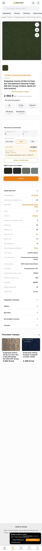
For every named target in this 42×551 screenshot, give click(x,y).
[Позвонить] (33, 3)
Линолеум (26, 13)
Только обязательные (18, 539)
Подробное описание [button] (11, 300)
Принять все (32, 539)
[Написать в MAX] (38, 3)
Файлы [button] (6, 306)
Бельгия (35, 215)
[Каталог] (4, 3)
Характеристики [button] (9, 190)
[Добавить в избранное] (37, 24)
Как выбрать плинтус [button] (11, 319)
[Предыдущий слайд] (35, 335)
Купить (21, 178)
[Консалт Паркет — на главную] (18, 3)
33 (37, 211)
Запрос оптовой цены (21, 160)
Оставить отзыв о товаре (20, 91)
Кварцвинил (7, 13)
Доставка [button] (7, 312)
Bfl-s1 (36, 248)
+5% (21, 141)
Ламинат (17, 13)
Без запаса (9, 141)
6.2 (37, 234)
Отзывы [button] (7, 325)
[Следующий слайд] (39, 335)
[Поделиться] (37, 35)
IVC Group (34, 195)
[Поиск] (5, 8)
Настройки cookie (15, 542)
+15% (32, 141)
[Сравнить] (37, 30)
